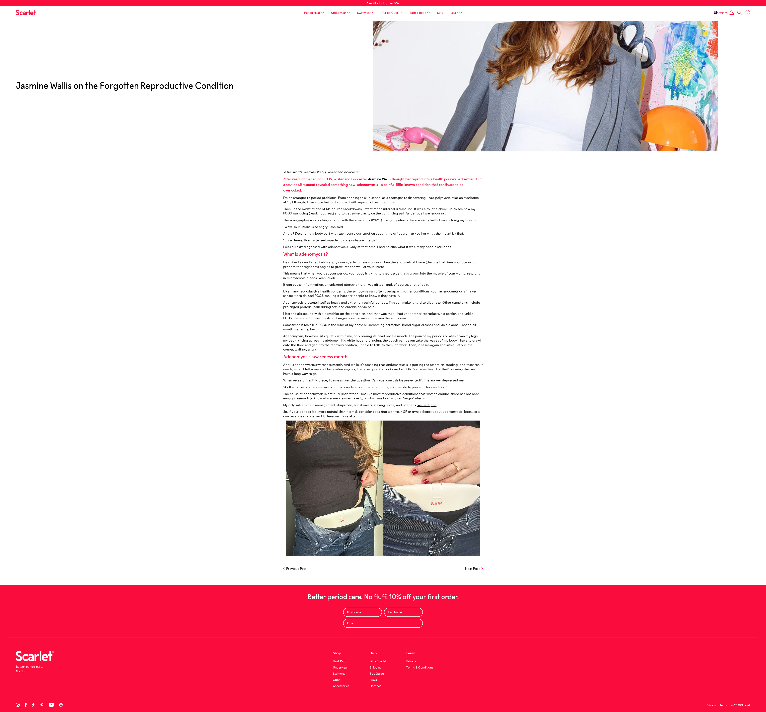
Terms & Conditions (419, 667)
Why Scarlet (378, 661)
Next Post (472, 568)
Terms (723, 705)
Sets (440, 12)
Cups (336, 679)
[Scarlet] (26, 13)
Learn (454, 12)
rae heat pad (426, 405)
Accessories (341, 686)
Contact (375, 686)
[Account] (731, 12)
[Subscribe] (418, 623)
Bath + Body (418, 12)
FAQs (373, 679)
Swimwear (364, 12)
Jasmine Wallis (379, 179)
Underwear (338, 12)
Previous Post (296, 568)
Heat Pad (339, 661)
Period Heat (312, 12)
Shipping (376, 667)
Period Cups (390, 12)
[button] (739, 12)
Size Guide (377, 673)
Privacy (411, 661)
